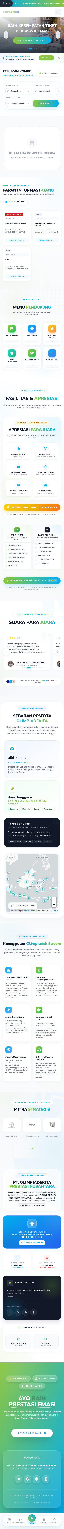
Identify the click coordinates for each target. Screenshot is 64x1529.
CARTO (54, 910)
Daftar (45, 58)
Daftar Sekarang (29, 1433)
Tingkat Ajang (13, 98)
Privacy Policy (21, 1502)
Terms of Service (41, 1502)
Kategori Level (41, 86)
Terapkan (44, 103)
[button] (27, 48)
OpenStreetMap (30, 910)
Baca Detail (15, 240)
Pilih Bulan (12, 86)
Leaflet (16, 910)
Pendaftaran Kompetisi (30, 40)
